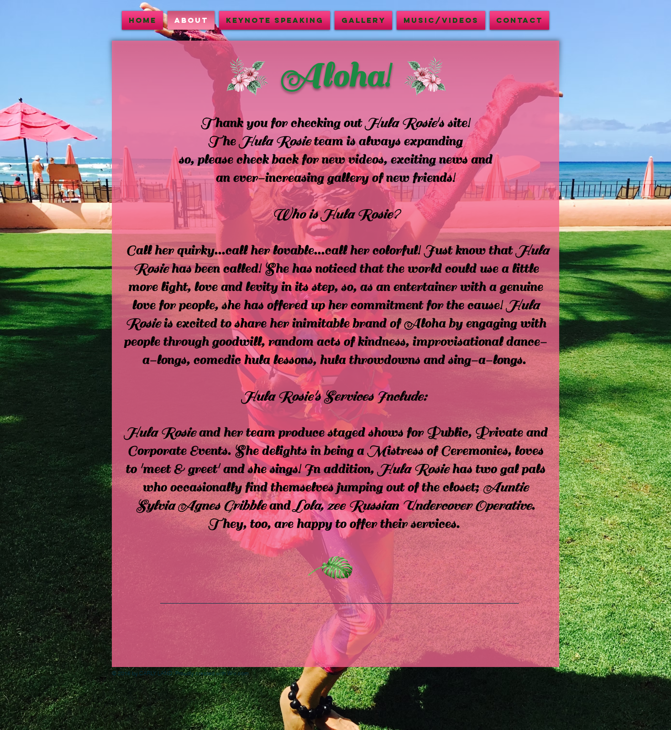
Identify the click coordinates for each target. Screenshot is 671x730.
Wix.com (238, 673)
